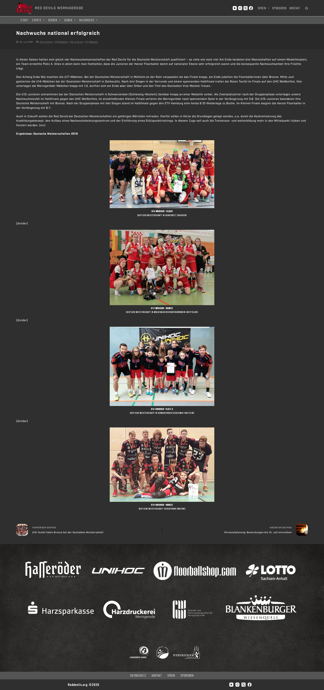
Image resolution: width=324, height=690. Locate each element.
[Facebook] (251, 8)
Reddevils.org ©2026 (83, 684)
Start (25, 20)
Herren (52, 20)
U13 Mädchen (61, 42)
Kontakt (295, 8)
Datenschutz (138, 675)
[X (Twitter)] (246, 8)
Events (36, 20)
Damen (68, 20)
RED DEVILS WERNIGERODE (59, 8)
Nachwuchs (86, 20)
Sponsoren (279, 8)
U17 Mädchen (91, 42)
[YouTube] (235, 8)
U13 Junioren (46, 42)
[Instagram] (240, 8)
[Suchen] (306, 8)
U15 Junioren (76, 42)
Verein (262, 8)
